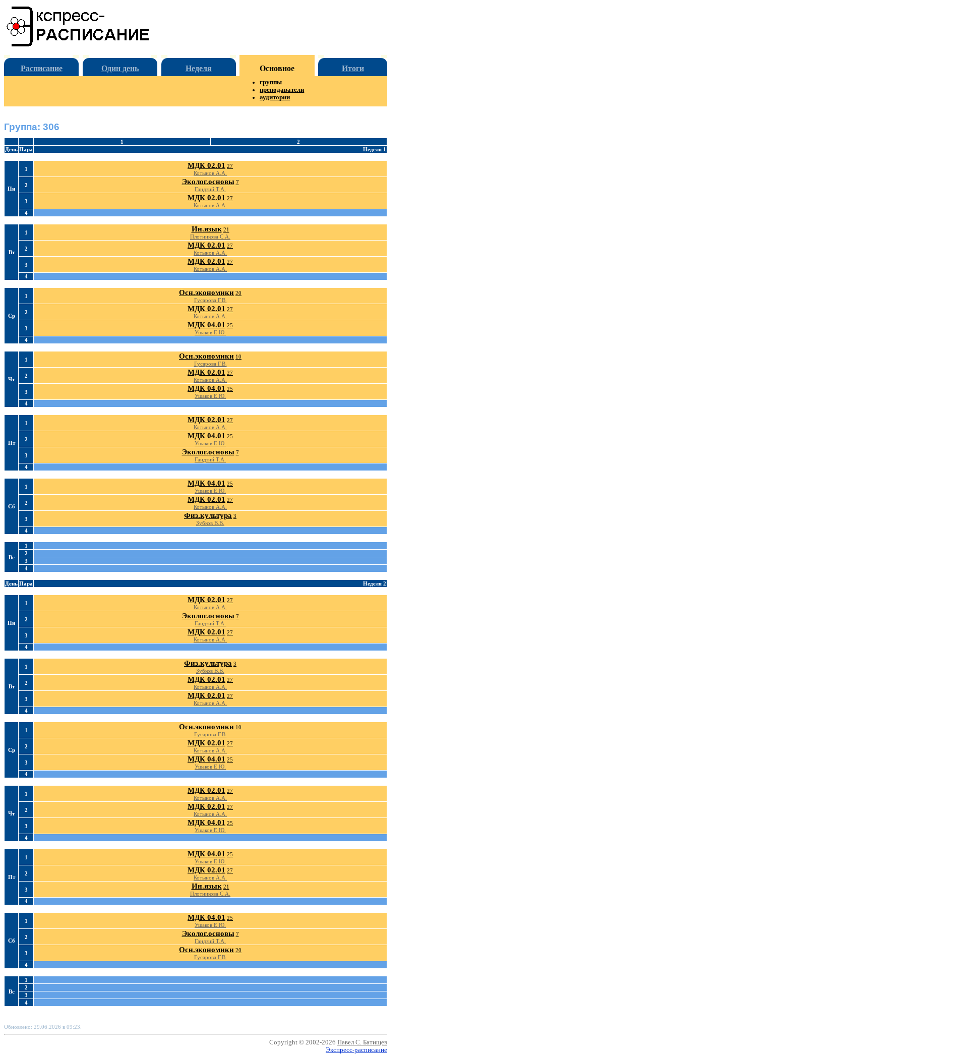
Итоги (353, 68)
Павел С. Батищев (362, 1042)
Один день (120, 68)
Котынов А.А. (210, 173)
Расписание (42, 68)
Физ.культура (208, 515)
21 (226, 229)
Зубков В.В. (210, 523)
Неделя (199, 68)
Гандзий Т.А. (210, 189)
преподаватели (282, 89)
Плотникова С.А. (210, 236)
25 (230, 325)
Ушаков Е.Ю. (210, 332)
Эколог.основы (208, 182)
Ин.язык (207, 229)
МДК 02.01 (206, 165)
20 (238, 293)
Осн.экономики (206, 292)
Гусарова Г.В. (210, 300)
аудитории (275, 97)
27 (230, 166)
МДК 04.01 (206, 325)
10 (238, 357)
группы (271, 82)
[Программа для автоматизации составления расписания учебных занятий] (78, 44)
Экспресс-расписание (356, 1049)
